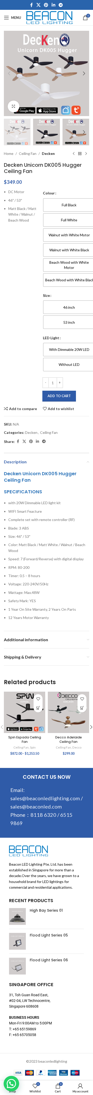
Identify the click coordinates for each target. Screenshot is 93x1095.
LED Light (51, 338)
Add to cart (59, 396)
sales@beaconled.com (36, 806)
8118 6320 (43, 815)
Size (46, 295)
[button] (9, 73)
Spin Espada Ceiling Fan (24, 739)
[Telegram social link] (60, 5)
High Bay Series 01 (46, 910)
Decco (76, 747)
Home (8, 153)
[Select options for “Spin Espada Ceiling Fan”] (38, 707)
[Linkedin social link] (53, 5)
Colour (49, 193)
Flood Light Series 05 (49, 935)
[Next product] (86, 153)
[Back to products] (80, 153)
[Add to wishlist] (38, 698)
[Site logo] (49, 17)
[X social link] (38, 5)
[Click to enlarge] (13, 106)
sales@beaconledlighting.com (45, 798)
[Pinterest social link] (46, 5)
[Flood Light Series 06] (17, 966)
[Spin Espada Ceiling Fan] (24, 712)
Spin (33, 747)
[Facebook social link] (31, 5)
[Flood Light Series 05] (17, 941)
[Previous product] (74, 153)
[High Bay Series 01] (17, 916)
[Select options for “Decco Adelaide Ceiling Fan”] (82, 707)
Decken (48, 153)
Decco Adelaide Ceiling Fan (68, 739)
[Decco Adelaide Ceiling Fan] (68, 712)
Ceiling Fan (27, 153)
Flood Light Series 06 (49, 960)
